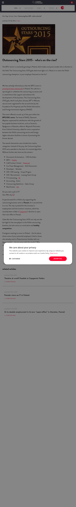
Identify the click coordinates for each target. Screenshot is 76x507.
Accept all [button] (58, 259)
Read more (53, 253)
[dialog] (38, 253)
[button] (14, 259)
